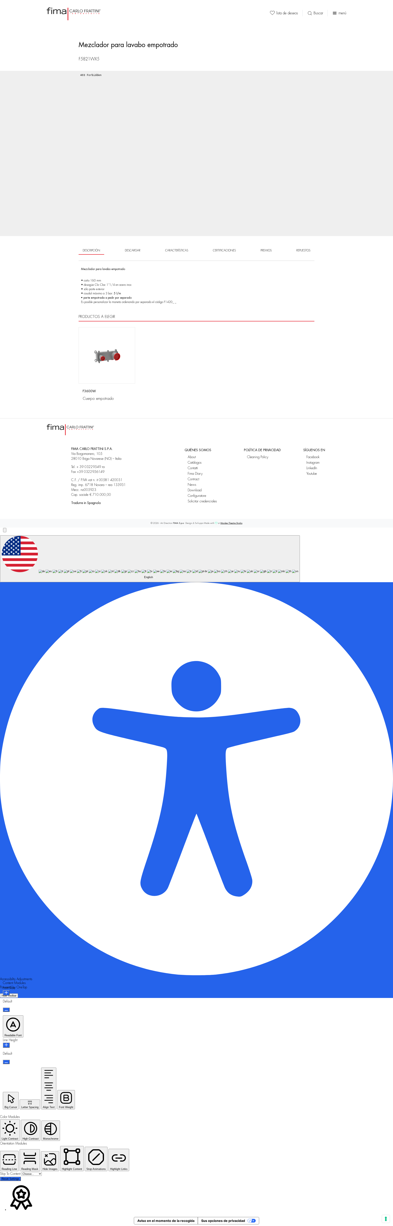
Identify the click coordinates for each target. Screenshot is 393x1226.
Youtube (311, 473)
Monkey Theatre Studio (231, 523)
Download (195, 490)
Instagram (313, 462)
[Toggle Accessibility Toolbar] (4, 530)
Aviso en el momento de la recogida (165, 1221)
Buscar (318, 13)
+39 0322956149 (90, 471)
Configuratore (197, 495)
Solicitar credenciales (202, 501)
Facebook (313, 457)
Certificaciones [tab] (224, 250)
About (192, 457)
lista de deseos (287, 13)
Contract (193, 479)
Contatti (193, 468)
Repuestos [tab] (303, 250)
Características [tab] (176, 250)
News (192, 484)
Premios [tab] (266, 250)
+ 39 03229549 (89, 467)
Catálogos (195, 462)
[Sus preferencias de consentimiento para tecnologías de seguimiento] (386, 1219)
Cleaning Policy (257, 457)
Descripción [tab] (91, 250)
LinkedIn (311, 468)
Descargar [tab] (132, 250)
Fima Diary (195, 473)
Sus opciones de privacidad (223, 1221)
